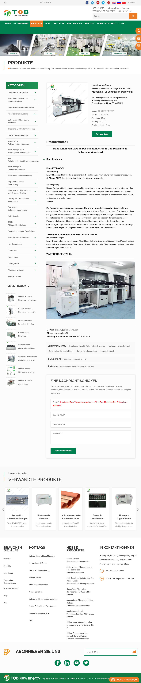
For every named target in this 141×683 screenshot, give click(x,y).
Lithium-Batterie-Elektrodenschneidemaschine (27, 298)
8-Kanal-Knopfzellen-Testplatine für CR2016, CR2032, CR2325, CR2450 (92, 518)
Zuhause (7, 559)
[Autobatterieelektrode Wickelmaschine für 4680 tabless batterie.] (11, 358)
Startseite (14, 69)
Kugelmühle (13, 257)
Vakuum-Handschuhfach (119, 346)
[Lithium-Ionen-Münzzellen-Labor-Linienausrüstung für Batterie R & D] (11, 370)
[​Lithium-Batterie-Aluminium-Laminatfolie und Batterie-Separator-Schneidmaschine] (11, 382)
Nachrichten (8, 573)
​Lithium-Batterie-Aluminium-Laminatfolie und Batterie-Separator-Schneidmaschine (26, 383)
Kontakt (89, 24)
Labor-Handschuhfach (87, 351)
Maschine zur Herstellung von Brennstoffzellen (19, 191)
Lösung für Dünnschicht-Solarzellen (18, 200)
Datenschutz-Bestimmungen (10, 581)
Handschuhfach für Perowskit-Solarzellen (77, 366)
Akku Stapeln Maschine (38, 585)
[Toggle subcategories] (35, 92)
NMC (31, 620)
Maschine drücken (16, 270)
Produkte (36, 24)
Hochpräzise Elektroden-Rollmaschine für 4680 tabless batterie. (28, 334)
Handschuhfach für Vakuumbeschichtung (87, 346)
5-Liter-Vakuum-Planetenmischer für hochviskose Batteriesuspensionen (27, 310)
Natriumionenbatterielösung (20, 176)
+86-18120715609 (125, 11)
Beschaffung (74, 24)
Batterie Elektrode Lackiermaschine (43, 599)
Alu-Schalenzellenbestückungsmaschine (24, 159)
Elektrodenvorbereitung (18, 135)
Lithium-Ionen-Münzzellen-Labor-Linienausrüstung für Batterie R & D (27, 371)
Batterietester (14, 216)
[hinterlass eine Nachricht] (124, 679)
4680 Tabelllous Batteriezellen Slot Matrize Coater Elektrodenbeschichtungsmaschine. (28, 322)
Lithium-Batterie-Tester (38, 563)
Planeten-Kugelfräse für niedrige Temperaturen (119, 518)
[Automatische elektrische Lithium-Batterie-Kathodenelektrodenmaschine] (11, 346)
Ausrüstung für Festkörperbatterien (16, 168)
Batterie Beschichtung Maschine (42, 556)
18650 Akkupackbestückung (17, 223)
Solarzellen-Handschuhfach (61, 351)
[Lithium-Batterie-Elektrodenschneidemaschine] (11, 298)
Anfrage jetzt (102, 134)
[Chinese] (124, 3)
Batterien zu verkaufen (18, 92)
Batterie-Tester (35, 578)
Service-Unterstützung (110, 24)
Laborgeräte (13, 263)
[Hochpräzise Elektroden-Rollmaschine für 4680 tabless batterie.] (11, 334)
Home (8, 24)
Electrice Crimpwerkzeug (39, 570)
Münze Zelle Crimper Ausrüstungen (43, 606)
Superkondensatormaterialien (21, 107)
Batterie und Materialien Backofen (18, 121)
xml (5, 603)
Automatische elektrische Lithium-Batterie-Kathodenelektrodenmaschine (27, 347)
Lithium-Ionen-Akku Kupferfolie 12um (66, 517)
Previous (3, 510)
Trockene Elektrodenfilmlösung (21, 129)
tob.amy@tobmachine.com (118, 8)
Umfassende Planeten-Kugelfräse (39, 518)
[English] (114, 3)
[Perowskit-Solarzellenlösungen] (12, 499)
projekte (59, 24)
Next (138, 510)
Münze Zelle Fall (35, 592)
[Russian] (119, 3)
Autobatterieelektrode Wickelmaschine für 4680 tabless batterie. (27, 359)
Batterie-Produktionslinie (18, 237)
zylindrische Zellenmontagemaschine (18, 142)
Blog (5, 596)
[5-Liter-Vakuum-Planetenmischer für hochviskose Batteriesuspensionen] (11, 310)
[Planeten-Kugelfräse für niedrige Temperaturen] (119, 499)
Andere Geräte (14, 276)
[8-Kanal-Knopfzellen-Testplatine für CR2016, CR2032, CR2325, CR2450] (92, 499)
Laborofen (12, 250)
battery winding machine (39, 613)
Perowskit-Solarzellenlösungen (75, 359)
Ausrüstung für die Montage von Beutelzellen (19, 151)
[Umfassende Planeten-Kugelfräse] (39, 499)
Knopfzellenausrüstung (18, 114)
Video (48, 24)
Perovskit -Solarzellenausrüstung (36, 69)
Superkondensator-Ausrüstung (16, 183)
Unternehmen (20, 24)
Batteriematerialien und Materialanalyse (18, 99)
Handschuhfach (15, 244)
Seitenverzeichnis (11, 589)
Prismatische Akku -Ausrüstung (21, 231)
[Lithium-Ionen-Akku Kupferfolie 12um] (66, 499)
